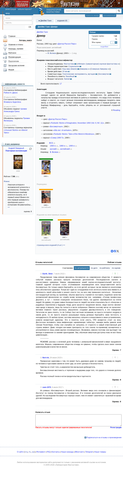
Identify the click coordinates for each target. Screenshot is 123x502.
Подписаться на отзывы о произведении (104, 437)
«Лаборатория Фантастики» (67, 465)
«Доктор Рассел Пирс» (66, 44)
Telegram (89, 452)
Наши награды (67, 452)
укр (33, 452)
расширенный (109, 15)
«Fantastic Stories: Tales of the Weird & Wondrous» (73, 134)
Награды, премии (15, 49)
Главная (11, 36)
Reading (116, 110)
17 (61, 84)
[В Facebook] (115, 251)
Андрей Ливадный (16, 148)
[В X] (118, 251)
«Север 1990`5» (57, 138)
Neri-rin (45, 358)
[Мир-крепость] (46, 174)
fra (30, 452)
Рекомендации (14, 57)
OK (28, 27)
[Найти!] (119, 11)
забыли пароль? (25, 9)
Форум (11, 70)
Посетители (13, 61)
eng (26, 452)
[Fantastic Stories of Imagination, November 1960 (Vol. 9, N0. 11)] (46, 202)
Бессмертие (104, 74)
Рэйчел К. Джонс (11, 93)
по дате (94, 268)
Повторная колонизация (16, 151)
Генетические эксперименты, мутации (79, 74)
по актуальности (82, 268)
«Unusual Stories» (11, 130)
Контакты (56, 452)
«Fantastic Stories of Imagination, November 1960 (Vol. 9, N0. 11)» (77, 123)
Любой (67, 79)
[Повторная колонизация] (18, 168)
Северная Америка (99, 69)
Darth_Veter (47, 274)
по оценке (116, 268)
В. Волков (52, 53)
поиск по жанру (92, 15)
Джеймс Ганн (42, 32)
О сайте (20, 452)
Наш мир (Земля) (69, 69)
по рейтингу (105, 268)
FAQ (48, 452)
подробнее (104, 46)
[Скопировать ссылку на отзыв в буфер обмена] (41, 274)
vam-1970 (46, 387)
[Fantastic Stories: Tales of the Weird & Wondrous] (64, 235)
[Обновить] (30, 150)
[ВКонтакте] (112, 251)
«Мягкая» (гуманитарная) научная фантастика (97, 64)
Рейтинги (12, 53)
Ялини (6, 181)
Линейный (70, 76)
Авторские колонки (16, 65)
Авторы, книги (25, 40)
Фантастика (69, 64)
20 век (65, 71)
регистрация (10, 9)
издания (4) (62, 21)
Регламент (40, 452)
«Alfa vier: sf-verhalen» (62, 130)
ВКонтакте (79, 452)
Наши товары (100, 452)
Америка (84, 69)
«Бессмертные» (56, 127)
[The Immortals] (46, 235)
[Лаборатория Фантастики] (42, 11)
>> (9, 207)
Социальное (73, 66)
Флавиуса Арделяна (12, 102)
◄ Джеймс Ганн (44, 21)
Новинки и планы (15, 45)
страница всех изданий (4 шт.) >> (51, 245)
